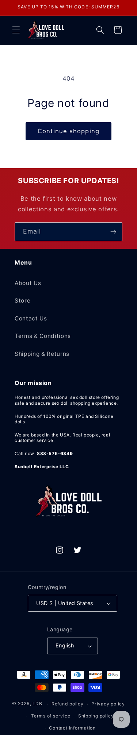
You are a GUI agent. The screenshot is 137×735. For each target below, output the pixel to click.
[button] (16, 30)
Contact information (72, 728)
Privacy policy (108, 704)
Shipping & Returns (42, 353)
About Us (28, 283)
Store (22, 300)
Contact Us (31, 318)
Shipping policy (96, 716)
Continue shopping (68, 131)
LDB (37, 704)
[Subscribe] (113, 231)
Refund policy (68, 704)
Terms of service (50, 716)
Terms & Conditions (43, 335)
